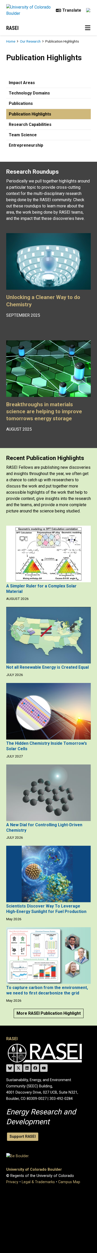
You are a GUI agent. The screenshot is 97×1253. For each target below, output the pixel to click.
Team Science (23, 134)
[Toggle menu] (88, 28)
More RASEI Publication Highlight (49, 1013)
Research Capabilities (30, 124)
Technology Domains (29, 93)
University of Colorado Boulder (34, 1169)
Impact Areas (22, 82)
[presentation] (48, 263)
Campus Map (69, 1182)
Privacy (12, 1182)
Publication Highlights (30, 114)
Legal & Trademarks (38, 1182)
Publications (21, 103)
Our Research (30, 41)
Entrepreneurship (26, 145)
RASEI (12, 28)
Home (10, 41)
